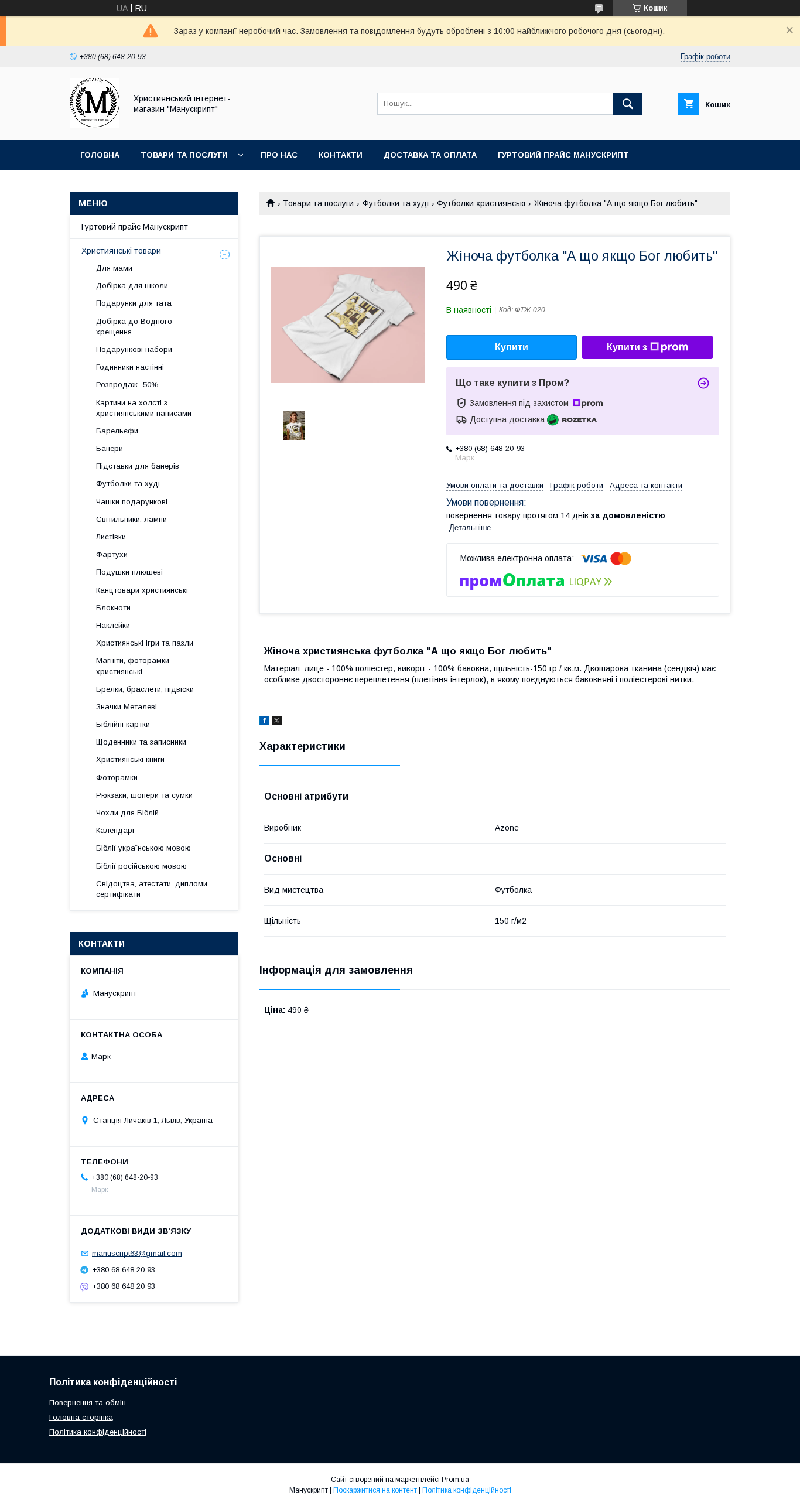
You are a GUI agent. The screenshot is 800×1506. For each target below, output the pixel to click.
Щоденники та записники (141, 741)
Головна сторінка (81, 1417)
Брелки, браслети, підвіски (145, 689)
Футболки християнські (481, 203)
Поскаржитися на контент (375, 1490)
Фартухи (112, 554)
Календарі (115, 830)
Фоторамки (117, 777)
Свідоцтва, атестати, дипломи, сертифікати (152, 889)
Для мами (114, 268)
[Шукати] (627, 104)
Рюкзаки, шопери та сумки (144, 795)
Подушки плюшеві (129, 572)
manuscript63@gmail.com (137, 1253)
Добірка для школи (132, 285)
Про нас (279, 155)
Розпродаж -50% (127, 384)
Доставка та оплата (430, 155)
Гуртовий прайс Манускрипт (563, 155)
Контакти (341, 155)
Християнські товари (121, 250)
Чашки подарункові (131, 501)
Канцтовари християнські (142, 590)
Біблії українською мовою (143, 848)
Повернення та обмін (87, 1402)
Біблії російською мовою (141, 866)
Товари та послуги (184, 155)
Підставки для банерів (137, 466)
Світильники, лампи (131, 519)
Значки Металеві (126, 706)
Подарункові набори (134, 349)
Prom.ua (455, 1480)
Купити (511, 347)
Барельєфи (117, 430)
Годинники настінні (130, 367)
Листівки (111, 536)
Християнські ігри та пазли (144, 642)
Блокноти (113, 607)
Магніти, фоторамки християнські (132, 665)
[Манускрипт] (94, 124)
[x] (277, 722)
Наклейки (113, 625)
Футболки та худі (396, 203)
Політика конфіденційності (97, 1432)
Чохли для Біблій (127, 812)
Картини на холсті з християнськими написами (144, 408)
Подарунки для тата (134, 303)
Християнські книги (130, 759)
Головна (99, 155)
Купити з (627, 347)
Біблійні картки (123, 724)
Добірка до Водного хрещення (134, 326)
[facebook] (264, 722)
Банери (109, 448)
